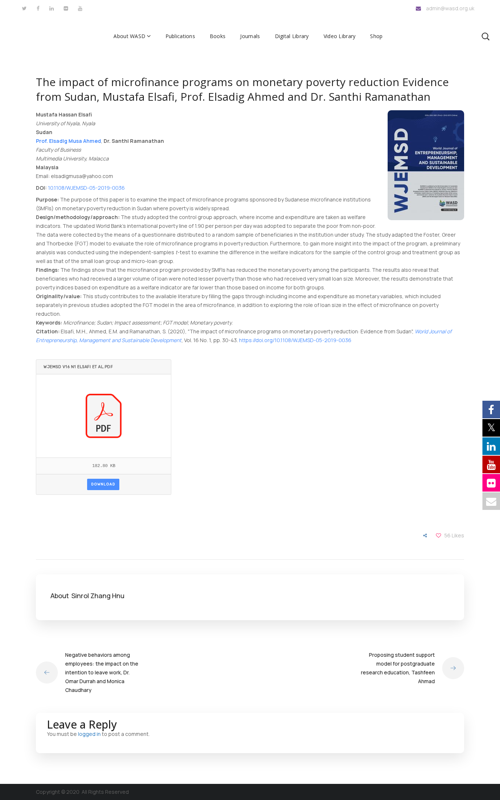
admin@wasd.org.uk (450, 8)
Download (103, 484)
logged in (89, 733)
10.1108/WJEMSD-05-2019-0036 (86, 187)
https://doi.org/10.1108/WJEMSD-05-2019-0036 (295, 340)
